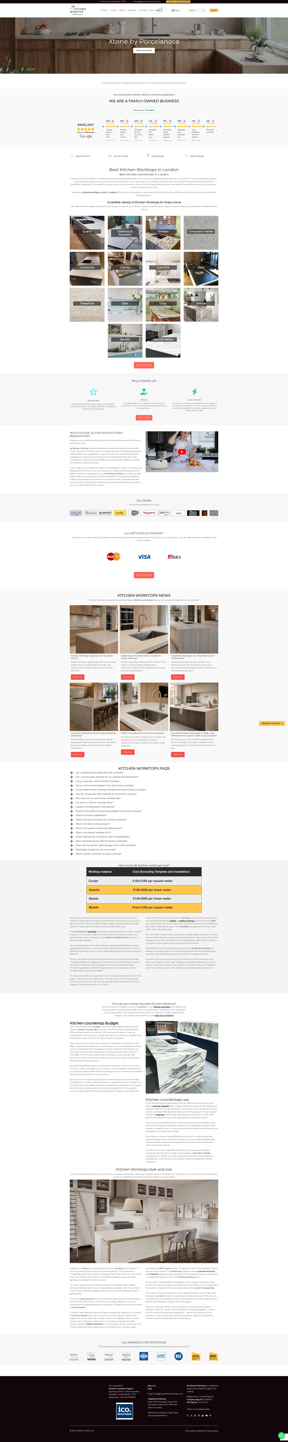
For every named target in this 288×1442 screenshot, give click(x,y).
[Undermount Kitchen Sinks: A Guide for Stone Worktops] (144, 629)
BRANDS (122, 10)
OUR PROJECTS (143, 10)
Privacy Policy (212, 1431)
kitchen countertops (140, 174)
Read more (77, 677)
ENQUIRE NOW (144, 365)
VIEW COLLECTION (144, 50)
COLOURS (113, 10)
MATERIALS (104, 10)
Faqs (150, 1389)
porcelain (160, 1296)
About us (152, 1386)
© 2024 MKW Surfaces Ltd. (82, 1431)
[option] (78, 513)
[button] (216, 130)
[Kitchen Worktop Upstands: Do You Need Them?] (94, 629)
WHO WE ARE (144, 418)
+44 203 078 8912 (127, 1397)
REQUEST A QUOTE (214, 10)
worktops (92, 932)
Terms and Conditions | (195, 1431)
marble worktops (186, 921)
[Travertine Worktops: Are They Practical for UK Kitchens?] (194, 629)
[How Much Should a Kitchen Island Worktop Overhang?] (94, 707)
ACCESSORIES (132, 10)
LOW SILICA (158, 10)
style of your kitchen (164, 1015)
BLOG (151, 10)
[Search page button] (204, 10)
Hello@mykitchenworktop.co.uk (168, 1394)
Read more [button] (110, 140)
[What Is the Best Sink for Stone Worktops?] (144, 707)
